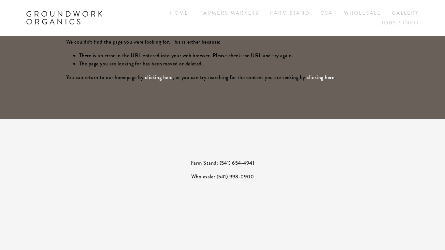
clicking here (159, 77)
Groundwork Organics (65, 17)
